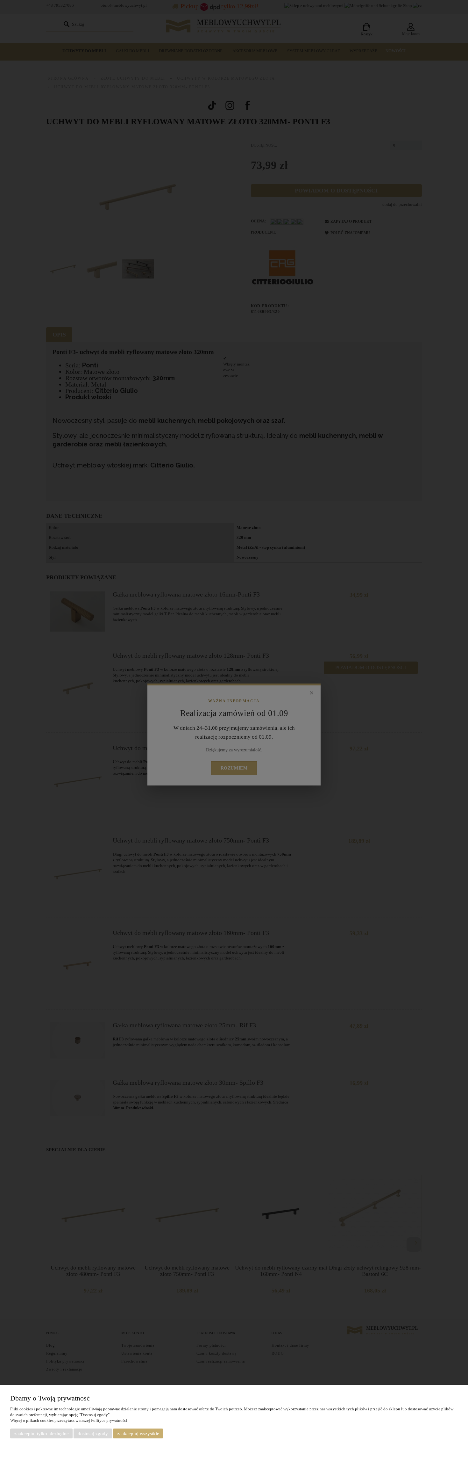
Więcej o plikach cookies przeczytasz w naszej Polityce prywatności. (69, 1420)
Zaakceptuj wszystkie (138, 1433)
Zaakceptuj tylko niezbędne (41, 1433)
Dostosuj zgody (93, 1433)
